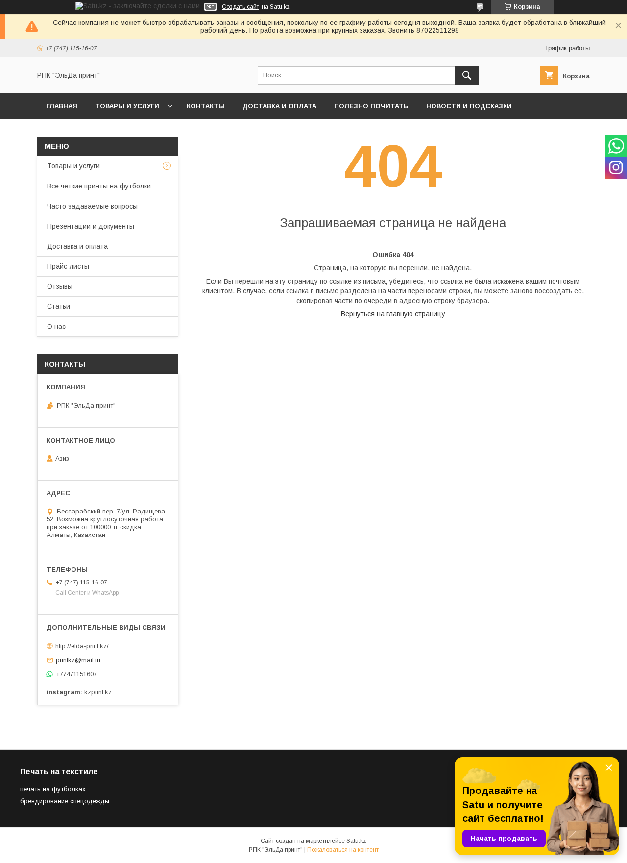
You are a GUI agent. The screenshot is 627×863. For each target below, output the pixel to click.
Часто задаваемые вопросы (92, 206)
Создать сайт (240, 6)
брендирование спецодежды (64, 801)
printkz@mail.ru (78, 660)
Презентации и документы (90, 226)
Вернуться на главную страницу (393, 314)
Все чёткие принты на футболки (99, 186)
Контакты (206, 106)
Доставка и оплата (279, 106)
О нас (56, 326)
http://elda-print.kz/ (82, 646)
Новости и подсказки (469, 106)
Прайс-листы (68, 266)
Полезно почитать (371, 106)
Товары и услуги (127, 106)
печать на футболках (53, 789)
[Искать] (467, 75)
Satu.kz (356, 841)
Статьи (58, 306)
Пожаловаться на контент (343, 849)
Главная (61, 106)
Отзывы (59, 286)
